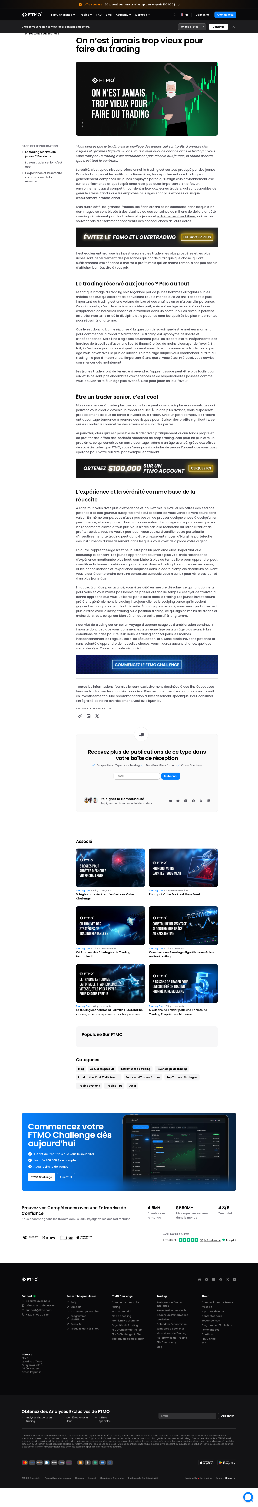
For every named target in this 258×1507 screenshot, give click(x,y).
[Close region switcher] (233, 27)
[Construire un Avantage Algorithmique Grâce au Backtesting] (183, 932)
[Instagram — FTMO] (213, 1279)
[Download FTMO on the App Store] (207, 1462)
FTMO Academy (167, 1342)
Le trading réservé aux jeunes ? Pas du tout (40, 154)
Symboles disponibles (170, 1328)
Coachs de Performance (172, 1315)
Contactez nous (211, 1316)
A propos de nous (212, 1311)
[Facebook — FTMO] (220, 1279)
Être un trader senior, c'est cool (43, 165)
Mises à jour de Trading (171, 1333)
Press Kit (76, 1324)
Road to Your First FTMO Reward (98, 1077)
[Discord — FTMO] (199, 1279)
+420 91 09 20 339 (37, 1314)
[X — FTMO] (227, 1279)
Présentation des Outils (171, 1310)
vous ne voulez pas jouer (120, 531)
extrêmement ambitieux (176, 216)
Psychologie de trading (172, 1069)
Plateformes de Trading (172, 1337)
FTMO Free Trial (121, 1311)
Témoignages (210, 1329)
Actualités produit (102, 1069)
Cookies (79, 1478)
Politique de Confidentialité (143, 1478)
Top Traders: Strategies (182, 1077)
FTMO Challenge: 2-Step (127, 1334)
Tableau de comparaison (128, 1339)
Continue (218, 27)
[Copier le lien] (80, 716)
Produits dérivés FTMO (85, 1328)
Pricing (116, 1307)
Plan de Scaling (121, 1316)
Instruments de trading (135, 1069)
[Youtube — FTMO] (206, 1279)
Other (132, 1085)
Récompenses (210, 1320)
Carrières (207, 1334)
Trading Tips (83, 890)
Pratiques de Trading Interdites (170, 1304)
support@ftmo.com (38, 1310)
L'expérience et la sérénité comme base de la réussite (43, 177)
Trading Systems (89, 1085)
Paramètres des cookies (58, 1478)
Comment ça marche (84, 1311)
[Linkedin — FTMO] (234, 1279)
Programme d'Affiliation (78, 1317)
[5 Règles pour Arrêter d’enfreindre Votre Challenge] (110, 875)
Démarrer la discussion (40, 1305)
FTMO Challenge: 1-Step (127, 1329)
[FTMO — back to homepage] (32, 14)
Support (76, 1307)
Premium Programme (125, 1320)
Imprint (92, 1478)
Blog (109, 14)
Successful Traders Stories (143, 1077)
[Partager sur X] (97, 716)
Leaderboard (165, 1319)
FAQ (99, 14)
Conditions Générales (112, 1478)
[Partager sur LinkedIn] (88, 716)
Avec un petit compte (179, 415)
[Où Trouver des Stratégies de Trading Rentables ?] (110, 932)
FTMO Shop (208, 1339)
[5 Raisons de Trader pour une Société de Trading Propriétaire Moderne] (183, 990)
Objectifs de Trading (125, 1325)
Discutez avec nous (38, 1301)
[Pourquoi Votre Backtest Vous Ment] (183, 875)
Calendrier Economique (172, 1324)
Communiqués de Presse (217, 1302)
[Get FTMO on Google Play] (226, 1462)
